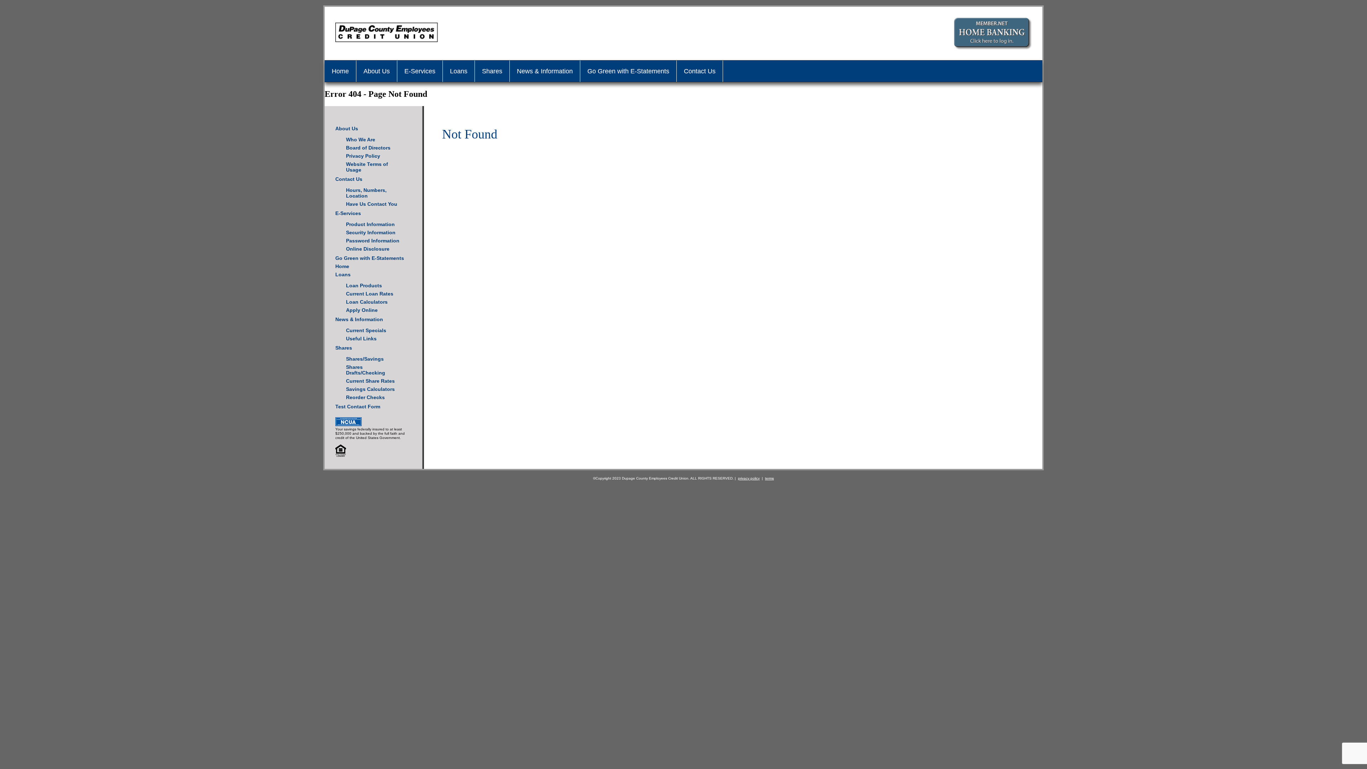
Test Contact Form (357, 406)
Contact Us (700, 71)
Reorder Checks (365, 397)
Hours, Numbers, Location (366, 193)
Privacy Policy (363, 156)
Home (340, 71)
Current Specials (366, 330)
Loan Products (364, 285)
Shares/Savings (365, 359)
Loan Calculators (367, 302)
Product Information (370, 224)
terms (769, 478)
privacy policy (749, 478)
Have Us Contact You (371, 204)
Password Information (372, 241)
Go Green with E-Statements (628, 71)
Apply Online (362, 310)
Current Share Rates (370, 381)
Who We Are (360, 139)
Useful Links (361, 338)
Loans (458, 71)
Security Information (371, 232)
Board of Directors (368, 148)
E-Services (419, 71)
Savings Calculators (370, 389)
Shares (492, 71)
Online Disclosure (367, 249)
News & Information (545, 71)
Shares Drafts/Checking (365, 370)
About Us (376, 71)
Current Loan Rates (369, 294)
